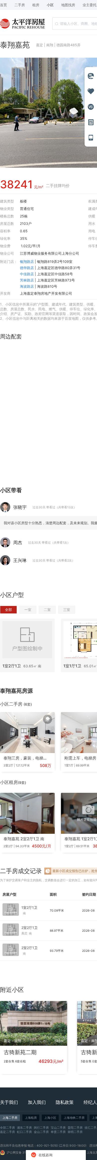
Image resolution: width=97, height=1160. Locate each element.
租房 (35, 5)
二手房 (19, 5)
